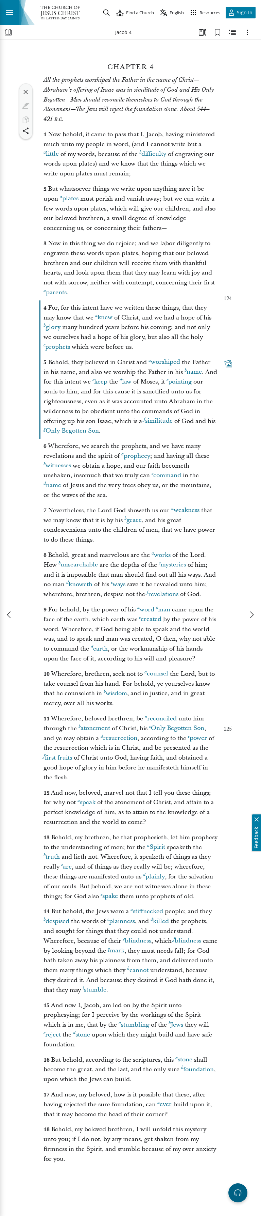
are (67, 866)
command (167, 475)
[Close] (25, 92)
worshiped (165, 362)
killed (161, 921)
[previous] (9, 615)
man (164, 609)
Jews (177, 1024)
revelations (163, 594)
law (127, 381)
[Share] (25, 130)
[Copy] (25, 119)
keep (100, 381)
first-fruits (58, 757)
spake (110, 896)
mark (117, 951)
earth (100, 648)
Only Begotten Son (72, 430)
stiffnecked (148, 911)
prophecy (137, 456)
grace (134, 520)
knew (105, 317)
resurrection (120, 738)
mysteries (173, 565)
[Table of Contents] (8, 32)
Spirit (157, 847)
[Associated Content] (228, 363)
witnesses (58, 466)
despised (57, 921)
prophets (57, 347)
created (151, 619)
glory (53, 327)
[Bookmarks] (217, 32)
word (147, 609)
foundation (198, 1069)
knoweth (80, 584)
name (194, 372)
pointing (180, 381)
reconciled (162, 718)
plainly (155, 876)
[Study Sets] (202, 32)
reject (53, 1034)
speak (87, 802)
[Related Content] (232, 32)
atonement (95, 728)
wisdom (116, 693)
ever (166, 1104)
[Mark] (25, 105)
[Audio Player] (237, 1192)
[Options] (247, 32)
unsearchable (79, 565)
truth (53, 857)
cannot (139, 970)
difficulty (153, 154)
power (198, 738)
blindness (138, 941)
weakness (186, 510)
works (162, 555)
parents (56, 292)
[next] (251, 615)
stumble (95, 990)
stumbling (135, 1024)
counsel (157, 674)
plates (70, 198)
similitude (159, 421)
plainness (122, 921)
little (52, 154)
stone (82, 1034)
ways (118, 584)
